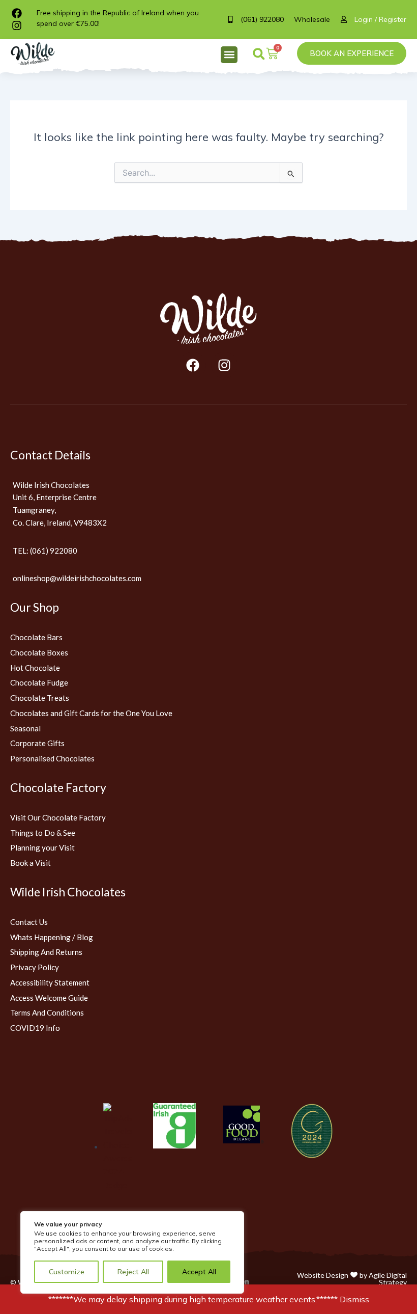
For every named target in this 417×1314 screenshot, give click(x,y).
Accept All (199, 1271)
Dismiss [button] (354, 1299)
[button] (229, 54)
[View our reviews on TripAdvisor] (117, 1146)
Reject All (133, 1271)
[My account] (347, 19)
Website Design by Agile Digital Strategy (352, 1278)
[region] (132, 1252)
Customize (66, 1271)
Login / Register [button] (380, 19)
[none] (38, 54)
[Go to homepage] (208, 318)
